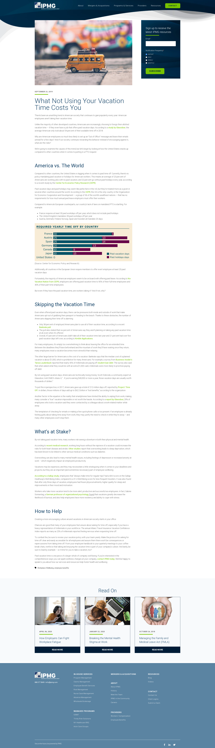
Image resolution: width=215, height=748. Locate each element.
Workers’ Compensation (120, 716)
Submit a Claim (154, 703)
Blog (150, 678)
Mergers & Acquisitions (99, 5)
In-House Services (83, 674)
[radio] (161, 54)
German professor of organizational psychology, (67, 494)
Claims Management (82, 682)
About (81, 5)
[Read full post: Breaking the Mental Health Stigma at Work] (107, 611)
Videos (151, 682)
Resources (156, 5)
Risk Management (81, 689)
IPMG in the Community (120, 698)
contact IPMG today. (106, 559)
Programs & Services (123, 5)
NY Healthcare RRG (81, 722)
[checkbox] (161, 59)
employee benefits (61, 568)
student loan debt (105, 363)
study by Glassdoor (116, 127)
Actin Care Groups (81, 726)
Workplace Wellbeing (46, 568)
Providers (142, 5)
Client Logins (153, 699)
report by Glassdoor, (115, 399)
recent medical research (57, 445)
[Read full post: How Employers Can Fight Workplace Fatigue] (57, 611)
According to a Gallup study (47, 476)
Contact (173, 6)
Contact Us (152, 695)
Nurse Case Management (84, 693)
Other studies (75, 448)
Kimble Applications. (84, 338)
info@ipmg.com (52, 682)
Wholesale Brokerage (82, 701)
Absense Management (82, 697)
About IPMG (115, 687)
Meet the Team (117, 695)
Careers (114, 702)
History (114, 691)
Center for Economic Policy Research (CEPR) (76, 183)
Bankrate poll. (45, 327)
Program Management (83, 678)
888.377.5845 (39, 682)
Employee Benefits (118, 720)
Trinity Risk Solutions (82, 719)
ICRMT (76, 715)
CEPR (87, 192)
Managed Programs (84, 711)
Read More (57, 649)
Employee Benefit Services (84, 686)
